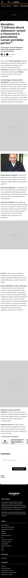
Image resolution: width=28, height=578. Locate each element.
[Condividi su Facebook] (4, 54)
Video (2, 550)
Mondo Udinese (6, 6)
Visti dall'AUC (4, 544)
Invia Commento (19, 469)
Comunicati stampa (6, 541)
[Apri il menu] (2, 2)
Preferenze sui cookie (6, 574)
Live (2, 537)
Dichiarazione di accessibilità (8, 572)
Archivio (3, 566)
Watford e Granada (6, 546)
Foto (2, 548)
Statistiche (4, 533)
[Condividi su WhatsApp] (2, 54)
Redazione (4, 558)
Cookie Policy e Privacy (7, 570)
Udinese (15, 6)
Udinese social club (6, 535)
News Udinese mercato (7, 529)
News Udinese (5, 525)
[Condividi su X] (7, 54)
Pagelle (3, 531)
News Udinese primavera (7, 527)
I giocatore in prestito (7, 539)
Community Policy (5, 568)
